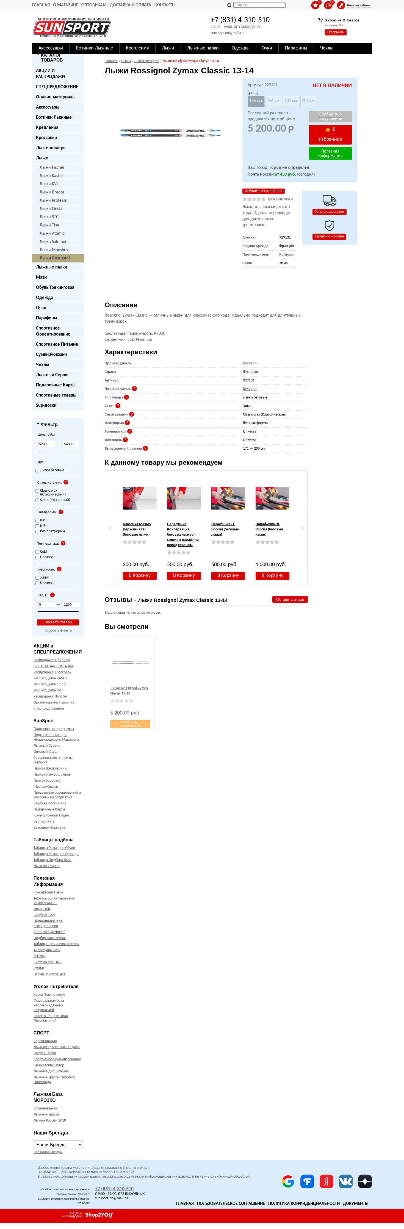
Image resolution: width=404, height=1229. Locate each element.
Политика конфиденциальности (304, 1204)
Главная (41, 5)
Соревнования (45, 1041)
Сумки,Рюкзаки (51, 354)
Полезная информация (330, 153)
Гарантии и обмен (329, 236)
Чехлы (42, 364)
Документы (356, 1204)
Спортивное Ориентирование (53, 331)
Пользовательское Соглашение (231, 1204)
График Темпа (45, 1053)
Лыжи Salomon (53, 242)
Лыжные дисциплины (51, 1071)
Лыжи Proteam (53, 200)
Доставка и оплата (130, 5)
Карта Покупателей (49, 995)
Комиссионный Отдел (51, 815)
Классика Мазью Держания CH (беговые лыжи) (137, 529)
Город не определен (289, 167)
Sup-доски (46, 405)
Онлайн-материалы (56, 97)
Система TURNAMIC (49, 932)
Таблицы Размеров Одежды (56, 854)
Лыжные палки (51, 267)
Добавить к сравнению (263, 191)
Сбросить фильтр (58, 631)
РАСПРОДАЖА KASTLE (51, 678)
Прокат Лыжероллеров (52, 775)
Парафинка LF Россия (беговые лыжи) (225, 529)
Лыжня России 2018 (50, 1121)
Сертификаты (44, 822)
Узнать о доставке (329, 212)
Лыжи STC (49, 217)
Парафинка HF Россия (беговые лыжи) (269, 529)
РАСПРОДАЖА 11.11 (50, 684)
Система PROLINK (48, 962)
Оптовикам (94, 5)
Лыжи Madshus (54, 250)
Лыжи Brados (52, 192)
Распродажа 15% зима (52, 660)
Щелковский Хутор (49, 1065)
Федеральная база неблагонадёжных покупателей (49, 1005)
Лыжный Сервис (52, 375)
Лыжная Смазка (47, 866)
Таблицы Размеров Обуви (54, 848)
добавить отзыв (280, 199)
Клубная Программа (50, 803)
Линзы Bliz (42, 909)
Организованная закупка (54, 703)
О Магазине (65, 5)
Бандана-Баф (44, 915)
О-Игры (39, 956)
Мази (41, 277)
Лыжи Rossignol (55, 258)
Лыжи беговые (52, 470)
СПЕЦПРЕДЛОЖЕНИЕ (57, 87)
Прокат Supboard (47, 781)
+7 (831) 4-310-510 (240, 20)
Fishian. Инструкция (49, 974)
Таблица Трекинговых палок (56, 944)
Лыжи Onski (51, 209)
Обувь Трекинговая (55, 287)
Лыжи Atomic (52, 233)
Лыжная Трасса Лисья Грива (57, 1047)
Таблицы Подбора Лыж (52, 860)
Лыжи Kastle (51, 176)
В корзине (342, 20)
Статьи (39, 968)
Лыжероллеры (51, 148)
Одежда (44, 297)
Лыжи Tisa (49, 225)
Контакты (165, 5)
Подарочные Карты (56, 385)
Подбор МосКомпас (50, 938)
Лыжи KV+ (49, 184)
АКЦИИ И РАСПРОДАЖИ (50, 73)
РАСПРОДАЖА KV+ (48, 690)
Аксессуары (47, 107)
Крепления (47, 127)
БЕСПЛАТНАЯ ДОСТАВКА (53, 666)
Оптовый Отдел (46, 752)
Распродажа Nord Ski (50, 696)
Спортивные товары (56, 395)
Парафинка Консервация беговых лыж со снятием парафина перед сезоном (183, 534)
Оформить (335, 32)
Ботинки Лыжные (54, 117)
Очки (41, 308)
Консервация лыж (48, 892)
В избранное (330, 134)
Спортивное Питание (57, 344)
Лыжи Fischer (52, 167)
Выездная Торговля (49, 828)
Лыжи (42, 158)
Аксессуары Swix (47, 950)
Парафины (46, 318)
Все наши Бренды (48, 1152)
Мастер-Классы (46, 787)
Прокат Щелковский (50, 768)
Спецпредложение (49, 709)
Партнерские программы (54, 729)
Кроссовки (46, 137)
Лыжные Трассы (47, 1114)
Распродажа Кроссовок (52, 672)
